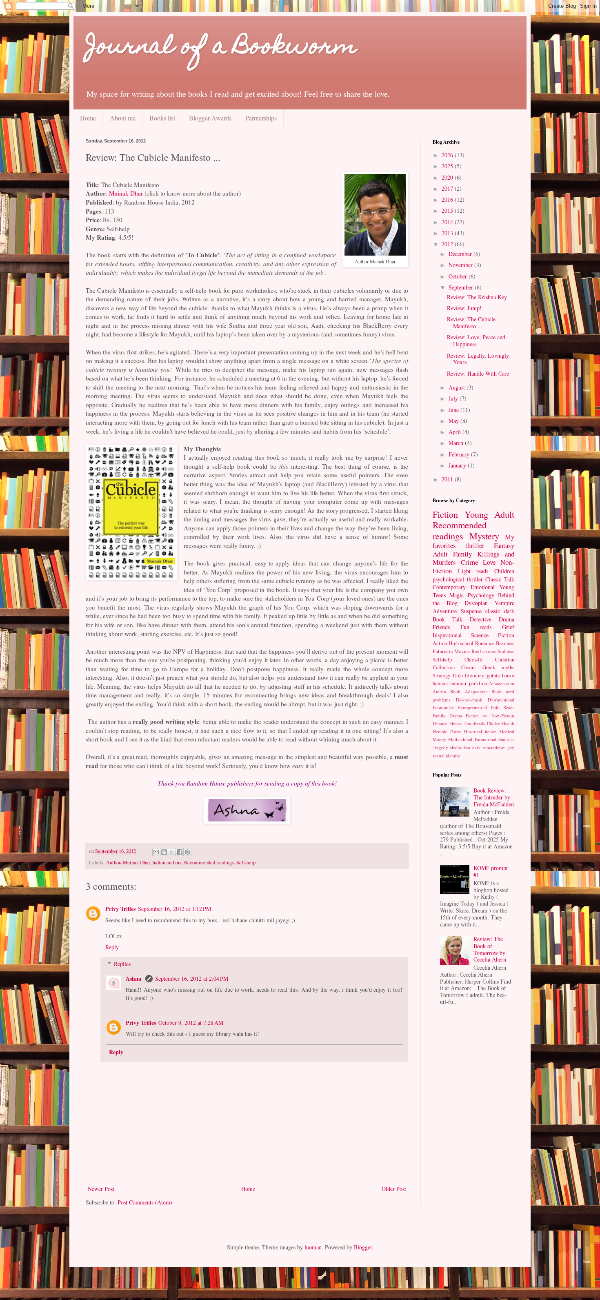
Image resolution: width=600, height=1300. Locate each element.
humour (440, 683)
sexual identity (446, 755)
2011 (448, 479)
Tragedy (440, 747)
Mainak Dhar (126, 193)
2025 (448, 166)
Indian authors (167, 862)
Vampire (504, 603)
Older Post (394, 1189)
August (458, 387)
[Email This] (156, 852)
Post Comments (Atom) (145, 1202)
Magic (456, 595)
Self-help (246, 862)
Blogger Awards (210, 118)
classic (492, 611)
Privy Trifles (120, 908)
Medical (506, 731)
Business (505, 643)
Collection (444, 667)
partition (478, 683)
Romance (485, 643)
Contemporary (449, 587)
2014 (448, 222)
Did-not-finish (469, 700)
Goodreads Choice (482, 723)
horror (508, 675)
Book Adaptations (468, 691)
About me (123, 118)
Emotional (483, 587)
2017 (448, 188)
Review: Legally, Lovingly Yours (478, 359)
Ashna (134, 978)
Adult (440, 554)
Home (88, 118)
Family (462, 554)
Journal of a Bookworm (221, 48)
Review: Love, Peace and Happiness (476, 340)
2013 (448, 233)
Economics (443, 707)
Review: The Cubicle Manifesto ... (471, 322)
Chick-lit (473, 659)
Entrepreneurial (472, 707)
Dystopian (476, 603)
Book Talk (447, 619)
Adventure (445, 611)
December (461, 254)
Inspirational (447, 635)
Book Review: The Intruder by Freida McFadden (493, 797)
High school (461, 643)
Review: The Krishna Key (477, 297)
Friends (441, 627)
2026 (448, 155)
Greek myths (498, 667)
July (454, 398)
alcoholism (460, 747)
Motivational (460, 739)
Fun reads (476, 627)
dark (509, 611)
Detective (480, 619)
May (454, 421)
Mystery (484, 536)
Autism (439, 691)
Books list (162, 118)
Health (508, 723)
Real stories (483, 651)
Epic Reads (502, 707)
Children (504, 571)
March (457, 443)
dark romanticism (489, 747)
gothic (493, 675)
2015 (448, 210)
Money (439, 739)
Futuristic (443, 651)
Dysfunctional (501, 700)
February (460, 454)
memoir (458, 683)
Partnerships (261, 118)
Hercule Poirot (447, 731)
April (455, 432)
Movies (462, 651)
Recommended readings (209, 862)
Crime (469, 562)
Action (440, 643)
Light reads (473, 571)
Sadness (506, 651)
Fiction (445, 514)
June (454, 410)
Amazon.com (501, 683)
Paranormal (485, 739)
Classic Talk (499, 579)
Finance (440, 723)
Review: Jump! (464, 308)
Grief (508, 627)
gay (510, 747)
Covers (468, 667)
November (461, 265)
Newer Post (101, 1189)
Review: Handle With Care (478, 373)
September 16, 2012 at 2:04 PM (191, 978)
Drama (506, 619)
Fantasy (504, 545)
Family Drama (447, 715)
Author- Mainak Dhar (128, 862)
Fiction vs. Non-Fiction (490, 715)
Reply (112, 947)
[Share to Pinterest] (187, 852)
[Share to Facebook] (180, 852)
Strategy (441, 675)
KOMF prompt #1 (490, 871)
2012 (448, 244)
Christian (504, 659)
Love (489, 562)
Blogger (363, 1247)
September (462, 287)
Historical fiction (480, 731)
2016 (448, 199)
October (459, 276)
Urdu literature (469, 675)
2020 (448, 177)
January (458, 465)
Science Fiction (492, 635)
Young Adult (489, 514)
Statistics (506, 739)
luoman (313, 1247)
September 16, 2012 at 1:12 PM (174, 909)
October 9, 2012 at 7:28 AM (190, 1022)
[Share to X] (172, 852)
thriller (474, 545)
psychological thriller (458, 579)
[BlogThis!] (164, 852)
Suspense (471, 611)
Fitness (455, 723)
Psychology (481, 595)
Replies (122, 964)
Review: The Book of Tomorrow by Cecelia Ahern (489, 949)
